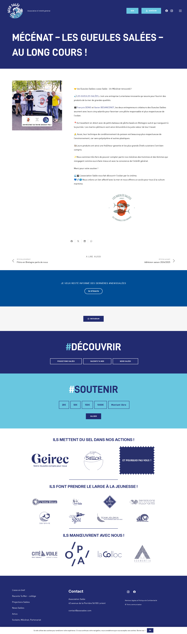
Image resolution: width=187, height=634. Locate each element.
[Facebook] (166, 10)
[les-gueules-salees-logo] (121, 208)
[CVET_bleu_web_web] (45, 554)
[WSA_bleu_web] (142, 517)
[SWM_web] (45, 517)
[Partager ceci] (72, 241)
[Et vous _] (136, 460)
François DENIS (84, 107)
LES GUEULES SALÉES (88, 96)
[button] (180, 11)
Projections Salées (21, 602)
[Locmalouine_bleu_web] (110, 501)
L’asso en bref (18, 590)
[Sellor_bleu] (93, 460)
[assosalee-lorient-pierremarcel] (15, 10)
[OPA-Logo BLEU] (77, 554)
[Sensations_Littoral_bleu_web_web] (142, 502)
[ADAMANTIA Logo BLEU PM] (142, 554)
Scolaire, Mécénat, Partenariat (26, 619)
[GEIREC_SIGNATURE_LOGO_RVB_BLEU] (50, 460)
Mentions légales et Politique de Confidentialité (141, 600)
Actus (14, 613)
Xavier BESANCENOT (104, 107)
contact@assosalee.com (80, 610)
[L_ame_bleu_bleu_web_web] (45, 502)
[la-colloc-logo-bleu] (110, 554)
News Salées (18, 607)
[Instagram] (171, 10)
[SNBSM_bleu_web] (77, 517)
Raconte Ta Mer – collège (24, 596)
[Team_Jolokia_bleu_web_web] (110, 518)
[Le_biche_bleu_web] (77, 501)
